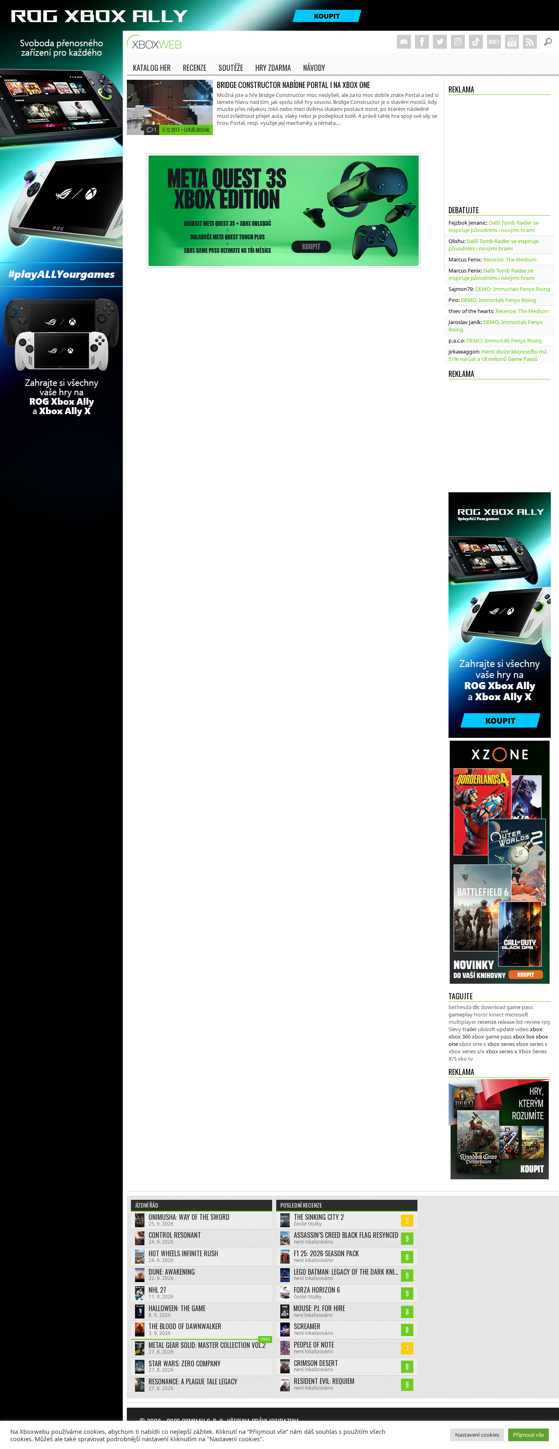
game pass (520, 1007)
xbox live (523, 1036)
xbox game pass (492, 1036)
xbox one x (472, 1044)
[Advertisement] (500, 148)
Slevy (455, 1029)
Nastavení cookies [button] (477, 1434)
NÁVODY (314, 67)
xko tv (465, 1058)
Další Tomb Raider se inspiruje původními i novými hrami (494, 226)
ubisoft (486, 1029)
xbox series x (501, 1051)
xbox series (501, 1044)
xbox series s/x (467, 1051)
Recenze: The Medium (509, 259)
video (522, 1029)
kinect (496, 1014)
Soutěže (231, 67)
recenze (487, 1021)
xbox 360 (460, 1036)
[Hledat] (548, 42)
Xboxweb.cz (156, 42)
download (493, 1007)
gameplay (461, 1014)
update (505, 1029)
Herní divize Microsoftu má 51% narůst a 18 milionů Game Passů (498, 355)
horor (481, 1014)
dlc (476, 1007)
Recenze (194, 67)
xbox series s (531, 1044)
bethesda (460, 1007)
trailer (469, 1029)
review (532, 1021)
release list (510, 1021)
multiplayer (462, 1021)
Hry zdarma (273, 67)
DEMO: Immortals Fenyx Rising (512, 289)
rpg (545, 1021)
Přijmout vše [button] (528, 1434)
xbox (536, 1029)
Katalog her (152, 67)
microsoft (516, 1014)
